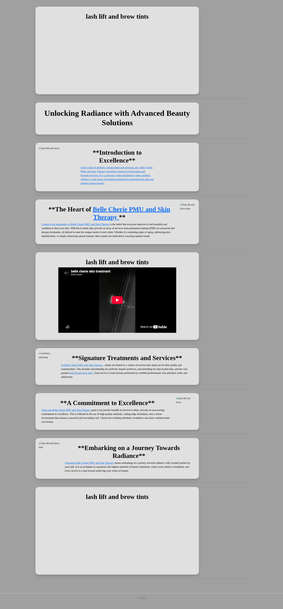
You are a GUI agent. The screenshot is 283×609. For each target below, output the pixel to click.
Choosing (70, 462)
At (62, 365)
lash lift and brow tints (81, 373)
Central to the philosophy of (56, 224)
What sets (46, 410)
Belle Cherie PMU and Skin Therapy (90, 224)
